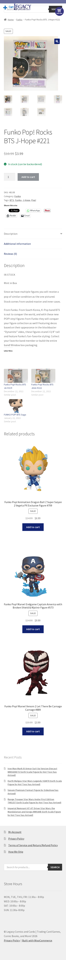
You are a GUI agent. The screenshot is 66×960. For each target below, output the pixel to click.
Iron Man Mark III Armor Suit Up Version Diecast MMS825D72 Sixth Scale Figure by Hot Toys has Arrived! (32, 772)
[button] (57, 41)
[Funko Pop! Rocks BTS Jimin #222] (43, 376)
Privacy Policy (16, 838)
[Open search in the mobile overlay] (33, 867)
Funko (19, 19)
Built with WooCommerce (37, 940)
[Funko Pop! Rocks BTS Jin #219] (16, 376)
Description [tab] (10, 233)
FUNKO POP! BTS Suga (15, 414)
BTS (12, 200)
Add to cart (28, 177)
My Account (14, 832)
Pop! (33, 200)
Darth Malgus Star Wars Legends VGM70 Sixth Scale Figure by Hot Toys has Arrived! (35, 782)
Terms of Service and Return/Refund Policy (33, 845)
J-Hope (26, 200)
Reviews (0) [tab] (10, 253)
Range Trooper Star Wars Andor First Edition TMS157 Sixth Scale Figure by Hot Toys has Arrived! (34, 801)
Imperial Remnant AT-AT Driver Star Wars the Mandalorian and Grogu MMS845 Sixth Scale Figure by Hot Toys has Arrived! (34, 812)
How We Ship (15, 851)
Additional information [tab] (17, 243)
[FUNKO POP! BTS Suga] (16, 406)
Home (11, 19)
